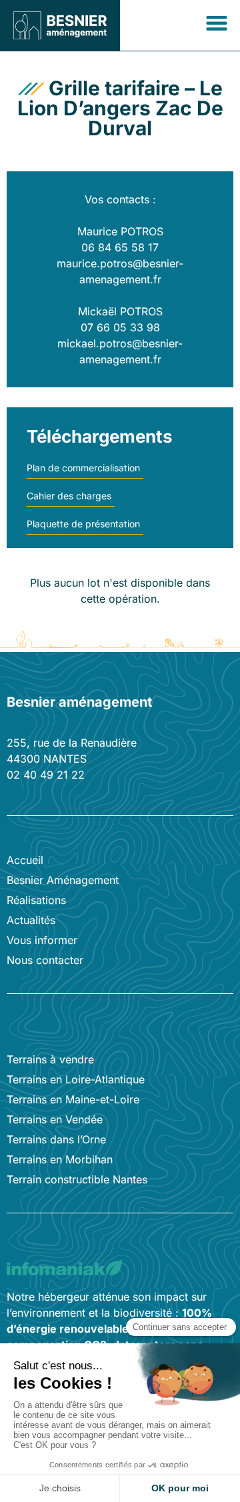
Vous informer (42, 940)
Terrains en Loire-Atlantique (76, 1079)
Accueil (25, 860)
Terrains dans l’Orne (56, 1139)
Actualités (31, 920)
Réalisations (36, 900)
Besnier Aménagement (63, 880)
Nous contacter (45, 960)
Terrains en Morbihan (60, 1159)
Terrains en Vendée (55, 1119)
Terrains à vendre (50, 1059)
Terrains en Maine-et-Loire (73, 1099)
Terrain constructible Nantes (77, 1179)
